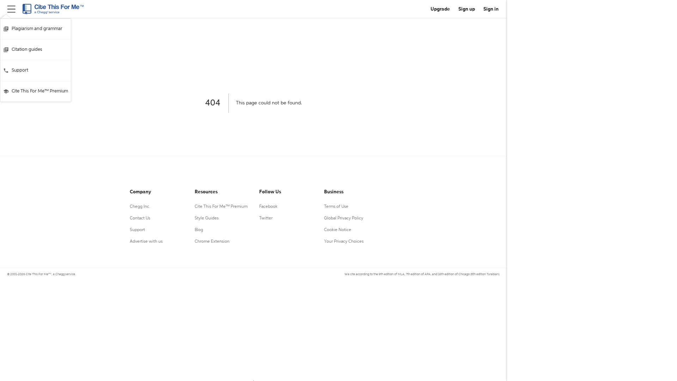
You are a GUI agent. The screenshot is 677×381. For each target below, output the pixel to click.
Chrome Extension (212, 242)
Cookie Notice (337, 230)
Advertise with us (146, 242)
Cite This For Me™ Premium (40, 91)
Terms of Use (336, 207)
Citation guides (27, 49)
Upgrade (440, 9)
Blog (199, 230)
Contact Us (140, 218)
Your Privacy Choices (344, 242)
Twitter (266, 218)
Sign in (491, 9)
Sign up (466, 9)
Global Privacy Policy (343, 218)
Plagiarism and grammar (37, 28)
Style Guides (207, 218)
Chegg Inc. (140, 207)
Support (20, 70)
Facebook (268, 207)
